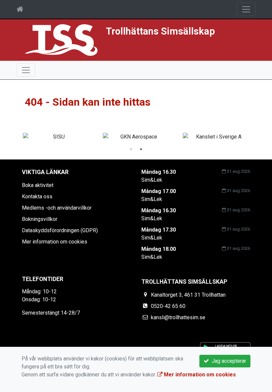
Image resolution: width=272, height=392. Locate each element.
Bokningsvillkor (39, 219)
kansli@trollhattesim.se (178, 317)
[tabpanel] (136, 137)
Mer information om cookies (54, 242)
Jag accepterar (227, 361)
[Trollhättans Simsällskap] (61, 40)
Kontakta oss (37, 196)
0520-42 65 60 (168, 306)
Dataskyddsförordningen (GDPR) (60, 230)
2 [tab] (141, 149)
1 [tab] (131, 149)
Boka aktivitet (37, 185)
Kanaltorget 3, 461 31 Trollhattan (188, 295)
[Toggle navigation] (246, 9)
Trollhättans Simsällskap (160, 31)
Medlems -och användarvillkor (57, 208)
